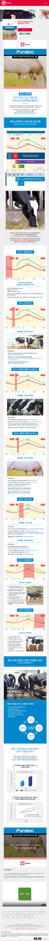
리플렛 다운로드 (25, 29)
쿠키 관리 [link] (14, 928)
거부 (39, 938)
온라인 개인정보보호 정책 (13, 936)
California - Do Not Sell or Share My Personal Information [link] (26, 928)
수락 (35, 938)
